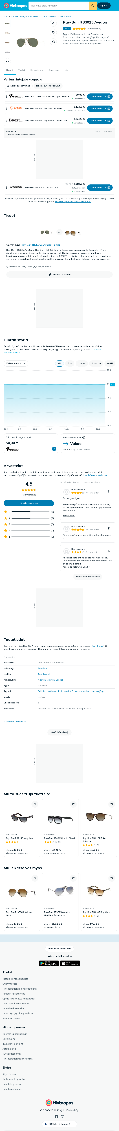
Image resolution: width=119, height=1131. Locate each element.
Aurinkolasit (65, 16)
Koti (5, 16)
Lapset (59, 679)
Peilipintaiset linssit (47, 691)
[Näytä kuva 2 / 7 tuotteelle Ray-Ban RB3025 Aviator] (7, 33)
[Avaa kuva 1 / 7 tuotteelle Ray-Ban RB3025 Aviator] (30, 42)
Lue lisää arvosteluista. (95, 475)
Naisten (42, 679)
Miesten (51, 679)
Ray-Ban (42, 668)
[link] (59, 251)
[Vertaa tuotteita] (53, 41)
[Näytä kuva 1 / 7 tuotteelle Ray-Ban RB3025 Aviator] (7, 23)
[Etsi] (93, 6)
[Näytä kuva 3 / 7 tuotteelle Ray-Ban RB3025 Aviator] (7, 42)
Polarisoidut (64, 691)
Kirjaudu (104, 5)
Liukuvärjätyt (97, 691)
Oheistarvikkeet (49, 16)
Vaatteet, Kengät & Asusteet (24, 16)
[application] (59, 400)
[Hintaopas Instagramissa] (62, 1116)
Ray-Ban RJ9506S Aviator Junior (40, 244)
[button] (7, 61)
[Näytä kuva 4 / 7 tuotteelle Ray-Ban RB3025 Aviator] (7, 52)
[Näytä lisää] (6, 96)
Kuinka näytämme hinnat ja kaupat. (73, 201)
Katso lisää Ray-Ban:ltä (16, 721)
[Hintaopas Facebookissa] (56, 1116)
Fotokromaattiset (81, 691)
